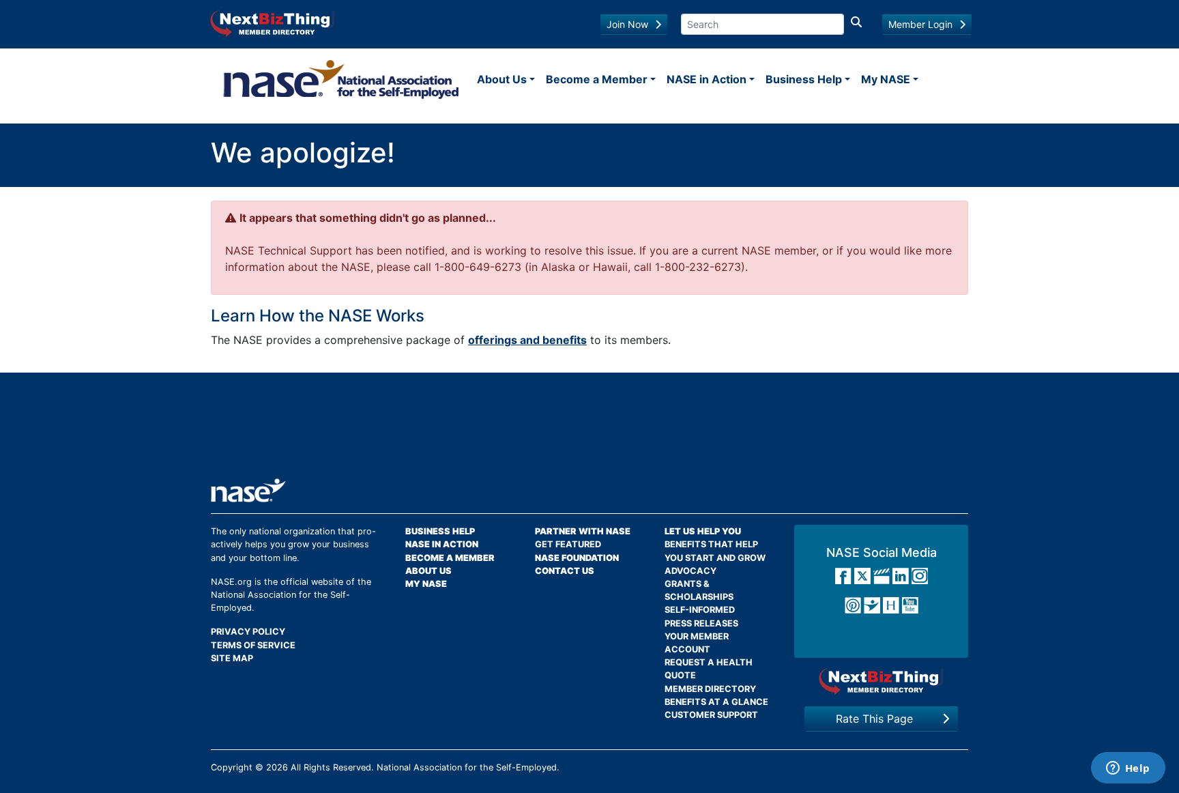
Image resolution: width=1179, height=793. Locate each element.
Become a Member (596, 79)
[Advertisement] (589, 430)
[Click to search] (856, 24)
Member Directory (710, 689)
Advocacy (690, 571)
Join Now (627, 24)
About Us (502, 79)
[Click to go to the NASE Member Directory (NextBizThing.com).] (881, 681)
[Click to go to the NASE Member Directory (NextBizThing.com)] (272, 22)
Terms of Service (253, 645)
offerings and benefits (527, 340)
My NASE (885, 79)
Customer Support (711, 715)
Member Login (920, 24)
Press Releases (701, 623)
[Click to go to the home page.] (341, 79)
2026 (277, 767)
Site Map (232, 658)
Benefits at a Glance (716, 702)
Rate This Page (874, 718)
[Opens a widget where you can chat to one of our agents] (1127, 769)
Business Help (804, 79)
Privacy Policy (248, 631)
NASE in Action (706, 79)
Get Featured (568, 544)
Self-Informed (700, 610)
